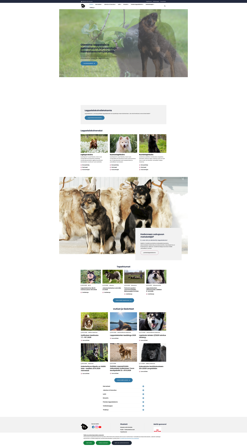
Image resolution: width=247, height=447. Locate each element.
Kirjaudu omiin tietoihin (87, 1)
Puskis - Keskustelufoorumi (127, 429)
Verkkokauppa (156, 1)
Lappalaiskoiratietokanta (95, 117)
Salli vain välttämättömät (122, 443)
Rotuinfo (125, 4)
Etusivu (91, 4)
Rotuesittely (85, 165)
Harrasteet (98, 4)
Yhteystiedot (163, 1)
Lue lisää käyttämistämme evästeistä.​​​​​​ (129, 438)
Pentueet (85, 167)
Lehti (119, 4)
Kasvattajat (86, 169)
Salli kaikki (89, 443)
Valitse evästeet (103, 443)
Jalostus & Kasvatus (109, 4)
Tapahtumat (149, 1)
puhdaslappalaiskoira (150, 252)
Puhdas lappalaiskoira (137, 4)
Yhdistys (92, 7)
